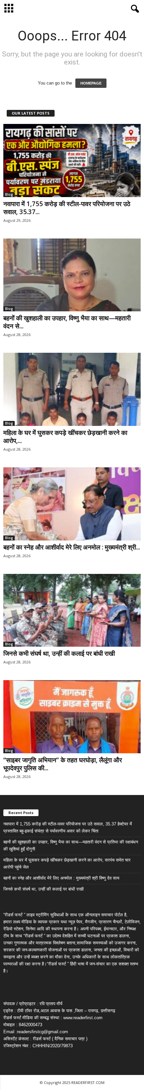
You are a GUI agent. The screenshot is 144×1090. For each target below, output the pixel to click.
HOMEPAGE (90, 83)
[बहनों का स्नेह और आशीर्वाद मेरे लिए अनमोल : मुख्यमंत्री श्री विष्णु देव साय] (72, 503)
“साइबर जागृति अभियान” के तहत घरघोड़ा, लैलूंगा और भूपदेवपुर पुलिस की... (62, 764)
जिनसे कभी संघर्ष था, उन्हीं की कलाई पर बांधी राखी (59, 653)
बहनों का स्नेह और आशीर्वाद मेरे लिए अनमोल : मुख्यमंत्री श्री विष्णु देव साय (61, 878)
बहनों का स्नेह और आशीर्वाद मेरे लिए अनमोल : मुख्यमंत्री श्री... (71, 547)
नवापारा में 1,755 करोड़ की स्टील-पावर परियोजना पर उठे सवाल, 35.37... (66, 207)
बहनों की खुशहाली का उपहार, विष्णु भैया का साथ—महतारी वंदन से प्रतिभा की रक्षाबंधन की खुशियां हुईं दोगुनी (70, 845)
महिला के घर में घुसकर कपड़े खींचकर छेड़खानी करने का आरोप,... (65, 436)
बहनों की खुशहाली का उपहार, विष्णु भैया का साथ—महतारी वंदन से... (67, 322)
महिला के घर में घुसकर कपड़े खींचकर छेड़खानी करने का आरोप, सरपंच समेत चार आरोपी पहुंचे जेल (67, 864)
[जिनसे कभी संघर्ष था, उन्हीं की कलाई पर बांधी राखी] (72, 610)
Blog (9, 194)
